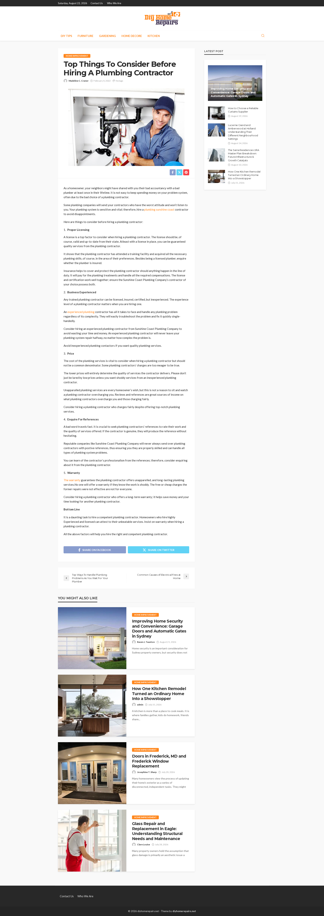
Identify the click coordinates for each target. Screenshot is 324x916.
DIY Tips (66, 36)
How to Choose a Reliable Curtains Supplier (243, 110)
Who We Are (114, 3)
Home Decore (132, 36)
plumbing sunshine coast (159, 209)
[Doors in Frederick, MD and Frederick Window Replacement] (92, 773)
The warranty (72, 480)
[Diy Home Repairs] (162, 18)
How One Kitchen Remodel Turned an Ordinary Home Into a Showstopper (159, 693)
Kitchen (154, 36)
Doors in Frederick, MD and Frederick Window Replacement (159, 761)
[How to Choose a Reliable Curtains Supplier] (216, 113)
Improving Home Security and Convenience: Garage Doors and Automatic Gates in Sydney (159, 628)
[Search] (263, 36)
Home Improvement (77, 56)
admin (140, 704)
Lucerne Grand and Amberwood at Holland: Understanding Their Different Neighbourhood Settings (243, 132)
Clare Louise (143, 844)
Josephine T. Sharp (147, 772)
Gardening (107, 36)
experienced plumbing (81, 312)
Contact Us (97, 3)
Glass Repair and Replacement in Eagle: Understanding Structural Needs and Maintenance (157, 831)
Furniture (85, 36)
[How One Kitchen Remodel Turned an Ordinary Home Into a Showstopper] (92, 706)
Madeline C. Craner (78, 80)
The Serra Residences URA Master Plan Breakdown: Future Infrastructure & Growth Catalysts (243, 155)
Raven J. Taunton (146, 642)
